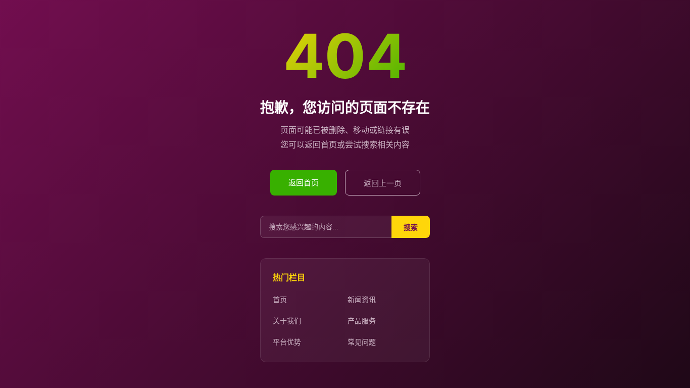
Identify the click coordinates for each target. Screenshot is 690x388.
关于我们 (287, 320)
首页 (280, 299)
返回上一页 (383, 183)
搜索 (411, 227)
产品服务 (362, 320)
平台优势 (287, 341)
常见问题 (362, 341)
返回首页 (303, 182)
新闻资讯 (362, 299)
